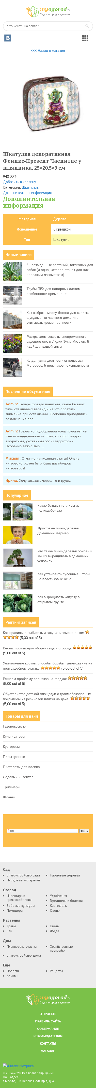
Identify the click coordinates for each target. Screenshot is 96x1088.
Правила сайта (48, 1021)
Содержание (48, 1029)
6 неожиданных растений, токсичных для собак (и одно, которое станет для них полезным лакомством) (60, 270)
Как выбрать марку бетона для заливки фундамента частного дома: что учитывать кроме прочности (58, 317)
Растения (11, 920)
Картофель (58, 905)
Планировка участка (22, 946)
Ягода (54, 931)
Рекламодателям (48, 1036)
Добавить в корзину (19, 181)
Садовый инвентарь (19, 777)
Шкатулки (30, 187)
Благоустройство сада (23, 875)
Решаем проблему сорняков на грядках (35, 679)
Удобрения (58, 895)
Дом (7, 940)
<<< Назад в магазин (48, 50)
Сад (6, 869)
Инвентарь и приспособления (19, 897)
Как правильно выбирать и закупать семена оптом (43, 633)
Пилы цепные (14, 757)
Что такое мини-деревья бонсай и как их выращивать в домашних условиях (64, 556)
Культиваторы (14, 736)
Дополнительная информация (27, 192)
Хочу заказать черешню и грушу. (45, 480)
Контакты (48, 1043)
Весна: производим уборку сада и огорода (37, 648)
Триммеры (11, 787)
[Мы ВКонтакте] (8, 38)
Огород (9, 890)
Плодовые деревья (65, 875)
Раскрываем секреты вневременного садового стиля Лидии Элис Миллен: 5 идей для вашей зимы (58, 341)
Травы (11, 926)
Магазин (48, 1051)
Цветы (54, 926)
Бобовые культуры (21, 905)
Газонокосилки (15, 726)
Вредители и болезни (66, 900)
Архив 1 (13, 976)
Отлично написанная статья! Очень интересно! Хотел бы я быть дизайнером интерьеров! (42, 463)
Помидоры (15, 910)
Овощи (55, 910)
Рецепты (56, 971)
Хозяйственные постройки (61, 948)
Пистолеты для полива (21, 767)
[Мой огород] (48, 16)
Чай (9, 931)
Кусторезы (11, 747)
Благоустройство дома (24, 955)
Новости (13, 971)
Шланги (9, 797)
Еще (6, 965)
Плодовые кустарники (23, 880)
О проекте (48, 1014)
